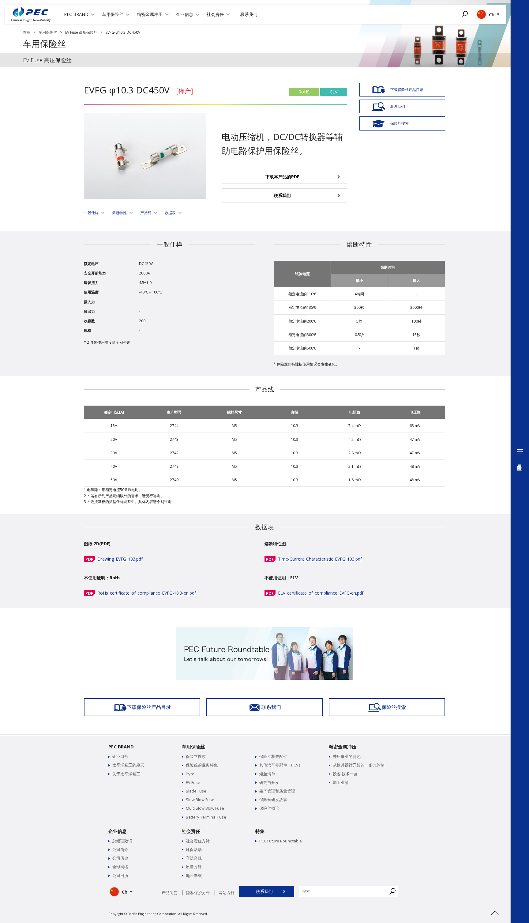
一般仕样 (91, 212)
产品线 (145, 212)
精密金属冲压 (342, 746)
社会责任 (191, 831)
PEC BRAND (121, 746)
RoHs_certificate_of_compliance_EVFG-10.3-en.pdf (146, 593)
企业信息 (117, 831)
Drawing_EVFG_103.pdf (120, 559)
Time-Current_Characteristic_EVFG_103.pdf (320, 559)
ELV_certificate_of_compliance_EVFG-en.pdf (320, 593)
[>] (494, 920)
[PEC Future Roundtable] (264, 629)
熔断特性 (119, 212)
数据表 (170, 212)
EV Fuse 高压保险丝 (81, 32)
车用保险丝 (48, 32)
